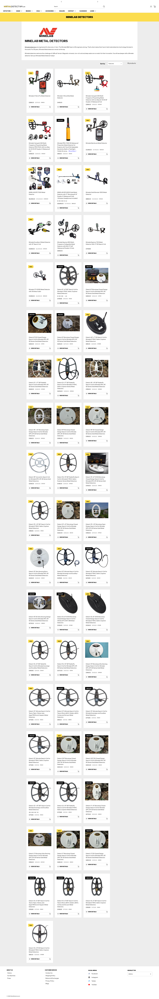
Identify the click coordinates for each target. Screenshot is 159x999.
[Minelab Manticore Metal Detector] (96, 129)
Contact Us (49, 973)
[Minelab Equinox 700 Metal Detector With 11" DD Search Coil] (96, 228)
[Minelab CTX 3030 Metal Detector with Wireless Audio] (39, 275)
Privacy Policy (50, 981)
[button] (38, 106)
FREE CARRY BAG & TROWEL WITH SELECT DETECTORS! (79, 1)
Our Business (11, 975)
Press (9, 978)
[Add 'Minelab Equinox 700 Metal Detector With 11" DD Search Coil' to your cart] (106, 253)
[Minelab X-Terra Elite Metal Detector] (68, 82)
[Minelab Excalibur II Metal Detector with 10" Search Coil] (39, 228)
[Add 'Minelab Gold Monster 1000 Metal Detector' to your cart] (106, 203)
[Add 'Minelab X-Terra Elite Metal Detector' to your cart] (77, 107)
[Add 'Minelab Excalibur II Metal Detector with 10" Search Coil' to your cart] (49, 253)
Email (131, 974)
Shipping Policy (50, 975)
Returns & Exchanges (52, 978)
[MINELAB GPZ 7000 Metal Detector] (39, 178)
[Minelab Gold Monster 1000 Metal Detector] (96, 178)
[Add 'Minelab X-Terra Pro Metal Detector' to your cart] (49, 107)
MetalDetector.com (15, 996)
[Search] (103, 6)
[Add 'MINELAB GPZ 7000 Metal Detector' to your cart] (49, 203)
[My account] (150, 6)
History (9, 973)
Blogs (47, 983)
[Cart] (154, 6)
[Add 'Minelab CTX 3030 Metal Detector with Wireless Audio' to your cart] (49, 300)
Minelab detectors (30, 47)
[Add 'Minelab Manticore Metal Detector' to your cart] (106, 154)
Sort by (102, 64)
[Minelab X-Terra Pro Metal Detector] (39, 82)
